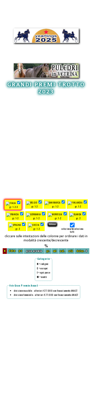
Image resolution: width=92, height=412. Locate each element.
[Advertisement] (46, 146)
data (12, 250)
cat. (62, 251)
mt (55, 251)
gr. (48, 251)
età (70, 251)
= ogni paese (43, 272)
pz (20, 250)
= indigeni (43, 264)
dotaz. (81, 251)
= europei (42, 268)
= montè (42, 277)
